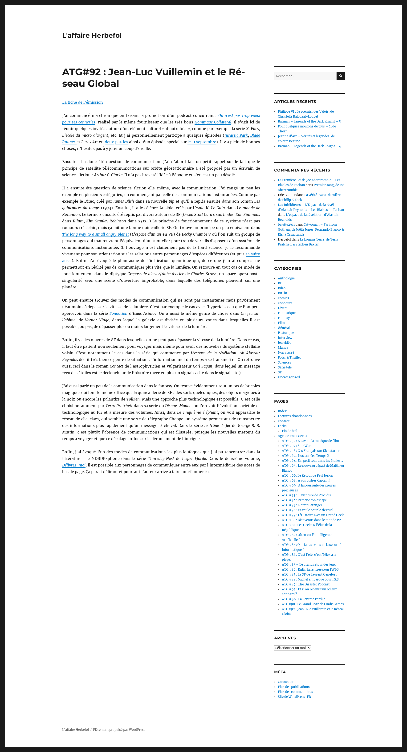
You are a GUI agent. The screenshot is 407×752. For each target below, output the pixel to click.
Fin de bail (289, 431)
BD (280, 283)
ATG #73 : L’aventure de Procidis (306, 495)
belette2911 (286, 225)
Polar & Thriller (289, 358)
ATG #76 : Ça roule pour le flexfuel (307, 510)
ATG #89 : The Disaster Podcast (306, 584)
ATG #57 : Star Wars (297, 446)
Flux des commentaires (295, 692)
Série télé (285, 367)
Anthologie (286, 278)
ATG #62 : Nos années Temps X (305, 456)
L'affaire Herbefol (92, 35)
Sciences (284, 362)
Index (282, 411)
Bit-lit (282, 293)
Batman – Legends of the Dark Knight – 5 (309, 121)
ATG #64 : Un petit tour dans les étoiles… (312, 461)
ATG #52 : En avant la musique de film (310, 441)
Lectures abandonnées (295, 416)
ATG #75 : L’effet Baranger (302, 505)
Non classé (286, 353)
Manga (283, 348)
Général (284, 328)
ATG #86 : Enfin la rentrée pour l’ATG (310, 570)
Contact (283, 421)
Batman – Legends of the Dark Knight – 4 (309, 146)
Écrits (282, 426)
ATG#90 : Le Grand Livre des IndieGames (313, 604)
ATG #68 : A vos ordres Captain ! (306, 480)
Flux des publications (294, 687)
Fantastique (287, 313)
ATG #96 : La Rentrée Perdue (303, 599)
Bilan (282, 288)
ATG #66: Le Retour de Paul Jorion (307, 476)
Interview (285, 338)
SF (280, 372)
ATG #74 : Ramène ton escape (304, 500)
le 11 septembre (201, 141)
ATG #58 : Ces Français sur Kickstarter (311, 451)
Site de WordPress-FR (294, 697)
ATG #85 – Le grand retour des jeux (309, 565)
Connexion (286, 682)
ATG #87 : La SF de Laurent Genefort (309, 574)
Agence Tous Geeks (292, 436)
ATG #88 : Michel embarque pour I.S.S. (310, 579)
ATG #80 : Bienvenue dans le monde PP (311, 520)
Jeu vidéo (284, 343)
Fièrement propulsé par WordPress (119, 730)
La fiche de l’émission (82, 102)
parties (121, 141)
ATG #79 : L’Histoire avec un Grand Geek (313, 515)
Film (281, 323)
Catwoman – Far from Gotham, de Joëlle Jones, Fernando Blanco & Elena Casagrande (311, 230)
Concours (285, 303)
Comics (283, 298)
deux (109, 141)
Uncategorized (289, 377)
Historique (286, 333)
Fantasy (284, 318)
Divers (283, 308)
